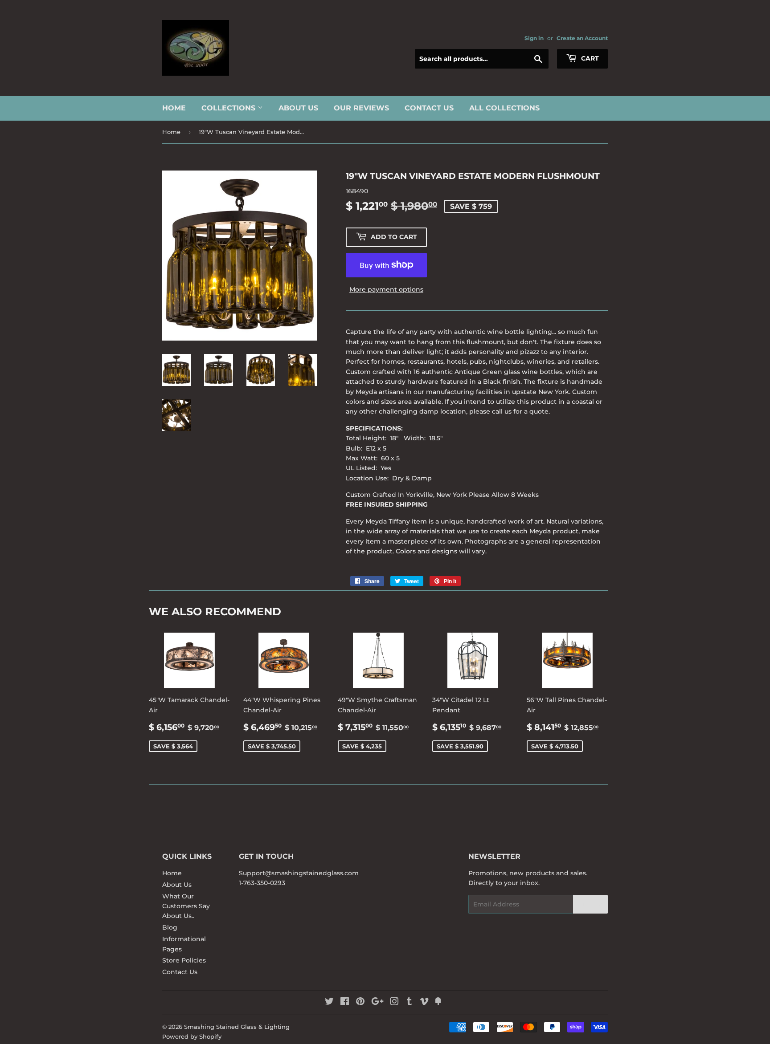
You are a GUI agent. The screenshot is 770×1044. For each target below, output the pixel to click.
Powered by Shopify (191, 1036)
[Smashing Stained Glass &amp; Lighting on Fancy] (438, 1003)
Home (174, 108)
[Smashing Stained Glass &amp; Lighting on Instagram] (394, 1003)
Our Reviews (361, 108)
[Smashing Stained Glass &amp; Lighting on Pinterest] (360, 1003)
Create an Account (582, 38)
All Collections (504, 108)
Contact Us (429, 108)
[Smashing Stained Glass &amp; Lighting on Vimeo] (424, 1003)
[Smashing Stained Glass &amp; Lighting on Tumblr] (409, 1003)
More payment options (386, 289)
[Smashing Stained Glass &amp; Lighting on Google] (377, 1003)
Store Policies (184, 960)
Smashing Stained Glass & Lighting (237, 1026)
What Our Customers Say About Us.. (186, 906)
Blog (169, 927)
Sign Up (590, 904)
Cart (589, 58)
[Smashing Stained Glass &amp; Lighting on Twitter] (329, 1003)
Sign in (534, 38)
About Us (298, 108)
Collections (229, 108)
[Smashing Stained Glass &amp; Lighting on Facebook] (344, 1003)
